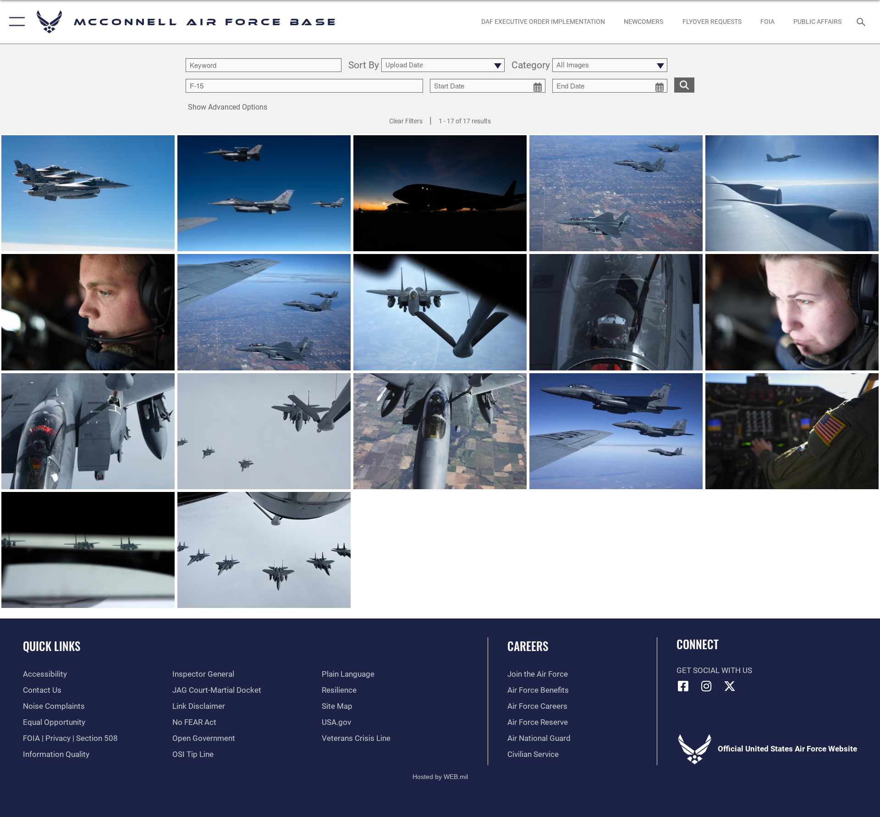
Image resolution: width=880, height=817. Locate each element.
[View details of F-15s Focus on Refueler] (616, 193)
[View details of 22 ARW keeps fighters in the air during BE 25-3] (88, 193)
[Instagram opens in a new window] (706, 686)
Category (531, 66)
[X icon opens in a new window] (730, 686)
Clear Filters (406, 121)
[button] (15, 22)
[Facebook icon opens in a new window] (683, 686)
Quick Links (51, 645)
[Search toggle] (861, 22)
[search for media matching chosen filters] (684, 85)
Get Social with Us (714, 670)
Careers (527, 645)
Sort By (363, 66)
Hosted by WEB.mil (440, 776)
